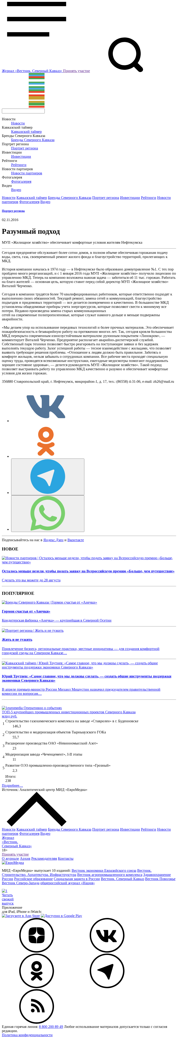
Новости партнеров (26, 173)
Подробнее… (12, 785)
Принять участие (76, 71)
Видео (16, 190)
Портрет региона (24, 148)
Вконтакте (75, 540)
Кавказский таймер (26, 132)
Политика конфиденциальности (27, 1035)
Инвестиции (21, 156)
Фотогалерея (21, 181)
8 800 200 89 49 (51, 1027)
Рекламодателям (44, 858)
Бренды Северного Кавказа (32, 140)
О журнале (10, 858)
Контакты (65, 858)
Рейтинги (18, 165)
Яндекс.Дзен (53, 540)
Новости (18, 123)
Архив (25, 858)
